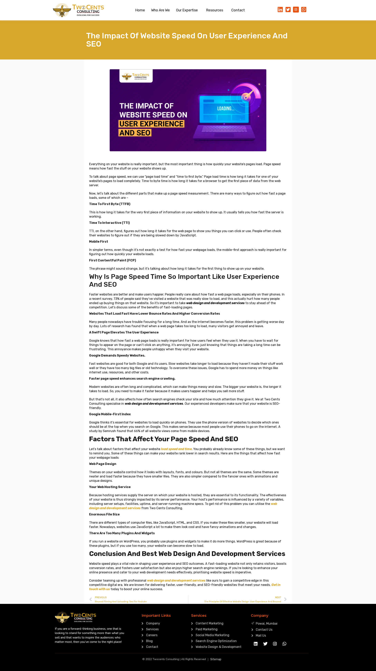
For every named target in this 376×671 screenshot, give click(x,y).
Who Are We (160, 10)
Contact (238, 10)
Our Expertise (187, 10)
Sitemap (215, 659)
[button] (187, 10)
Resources (214, 10)
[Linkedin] (255, 643)
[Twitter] (265, 643)
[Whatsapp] (284, 643)
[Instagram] (275, 643)
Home (140, 10)
